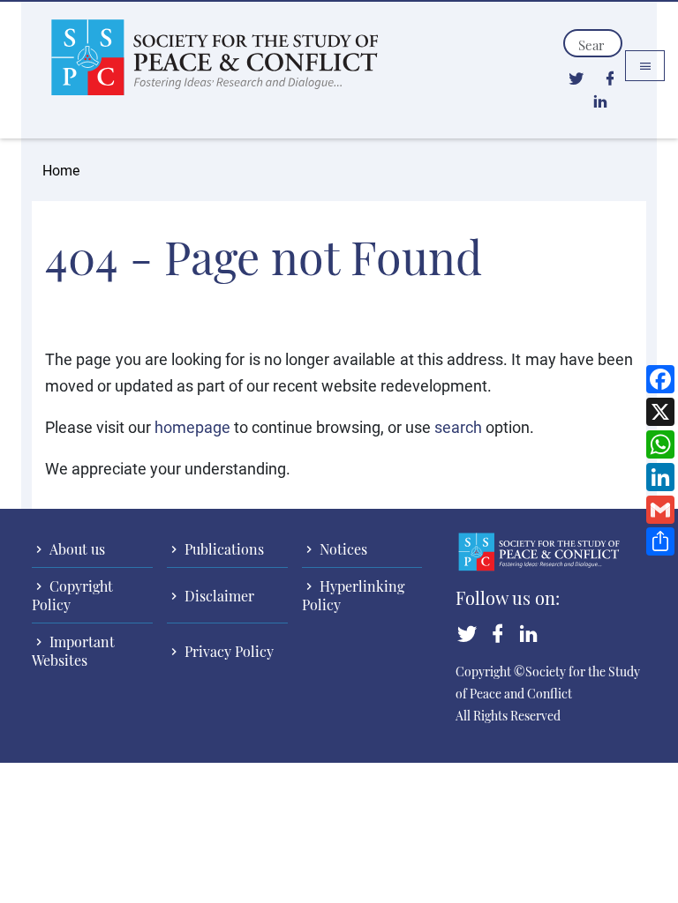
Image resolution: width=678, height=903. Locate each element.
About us (75, 549)
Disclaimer (217, 595)
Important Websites (73, 650)
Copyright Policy (72, 595)
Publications (222, 549)
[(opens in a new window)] (576, 77)
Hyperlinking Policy (353, 595)
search (458, 426)
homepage (192, 426)
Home (60, 169)
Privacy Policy (227, 651)
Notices (341, 549)
